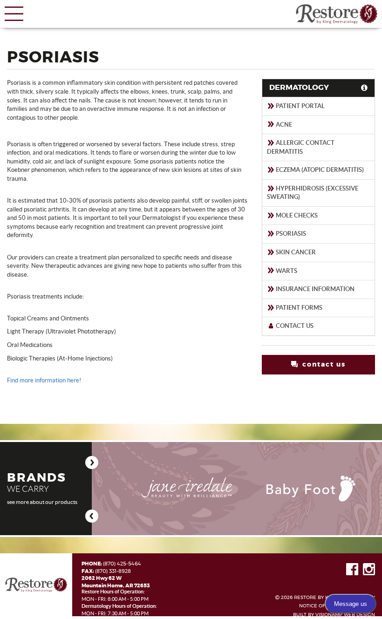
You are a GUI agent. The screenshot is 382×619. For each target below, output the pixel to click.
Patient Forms (298, 307)
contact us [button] (323, 364)
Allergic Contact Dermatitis (301, 147)
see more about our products (42, 502)
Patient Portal (299, 105)
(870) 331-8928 (113, 571)
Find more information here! (44, 380)
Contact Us (294, 325)
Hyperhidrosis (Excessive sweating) (313, 193)
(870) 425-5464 (122, 563)
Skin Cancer (295, 252)
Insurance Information (314, 289)
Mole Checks (296, 215)
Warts (285, 270)
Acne (283, 124)
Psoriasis (290, 233)
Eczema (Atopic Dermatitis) (319, 169)
